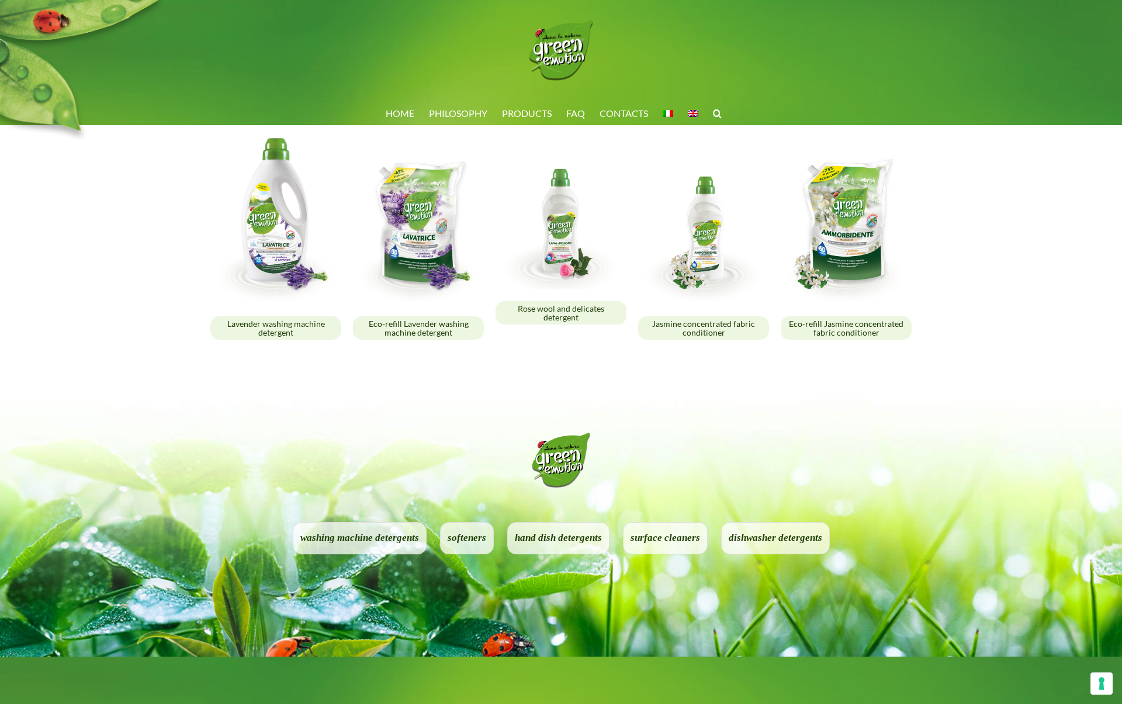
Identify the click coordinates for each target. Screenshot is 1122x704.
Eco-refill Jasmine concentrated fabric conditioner (846, 328)
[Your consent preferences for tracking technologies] (1101, 683)
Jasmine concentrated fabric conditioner (703, 328)
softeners (467, 537)
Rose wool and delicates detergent (561, 312)
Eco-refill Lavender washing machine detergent (419, 328)
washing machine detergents (359, 537)
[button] (717, 113)
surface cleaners (665, 537)
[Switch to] (668, 113)
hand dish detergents (558, 537)
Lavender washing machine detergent (276, 328)
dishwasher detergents (775, 537)
